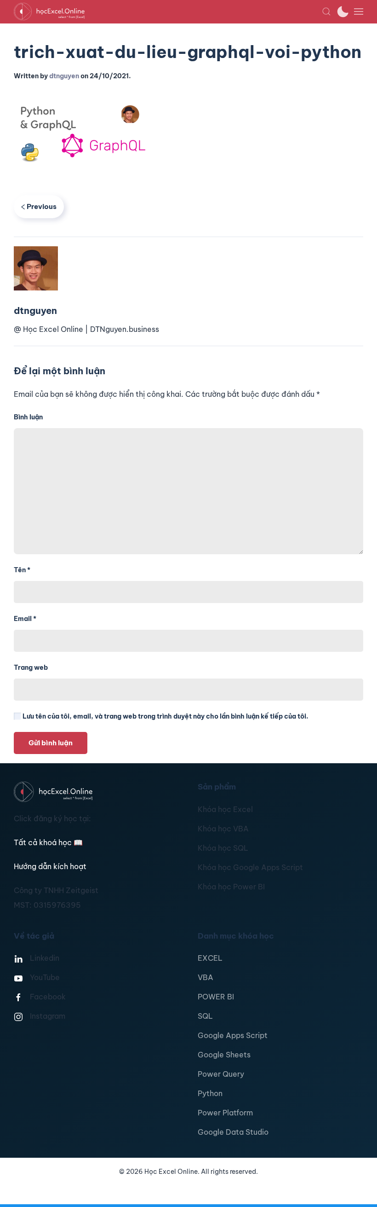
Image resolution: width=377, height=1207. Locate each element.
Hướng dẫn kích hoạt (50, 866)
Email (25, 619)
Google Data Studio (233, 1132)
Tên (22, 570)
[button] (326, 11)
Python (210, 1093)
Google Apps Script (233, 1035)
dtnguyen (64, 76)
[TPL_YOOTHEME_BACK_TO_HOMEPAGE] (168, 11)
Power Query (221, 1074)
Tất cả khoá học (48, 842)
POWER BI (216, 996)
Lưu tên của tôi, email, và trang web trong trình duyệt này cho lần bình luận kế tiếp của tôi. (164, 716)
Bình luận (28, 417)
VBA (205, 977)
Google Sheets (224, 1054)
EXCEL (210, 958)
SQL (205, 1016)
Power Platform (225, 1112)
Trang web (31, 667)
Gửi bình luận (51, 742)
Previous (42, 206)
